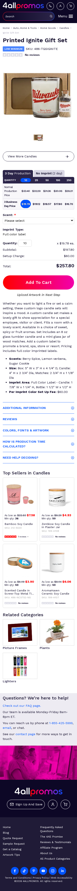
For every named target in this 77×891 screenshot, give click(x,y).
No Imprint (49, 173)
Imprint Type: (13, 229)
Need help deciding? (20, 457)
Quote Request (13, 838)
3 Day (18, 173)
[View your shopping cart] (70, 6)
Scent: (9, 215)
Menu (62, 16)
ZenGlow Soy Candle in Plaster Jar (56, 525)
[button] (38, 138)
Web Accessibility (61, 877)
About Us (46, 853)
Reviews (10, 419)
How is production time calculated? (24, 444)
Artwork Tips (11, 854)
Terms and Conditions (18, 877)
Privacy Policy (41, 877)
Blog (6, 832)
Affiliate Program (51, 847)
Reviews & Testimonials (55, 842)
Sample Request (14, 843)
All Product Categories (55, 858)
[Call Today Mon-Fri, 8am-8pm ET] (50, 6)
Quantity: (10, 243)
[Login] (60, 6)
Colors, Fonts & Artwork (26, 430)
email (7, 728)
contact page (25, 734)
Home (7, 827)
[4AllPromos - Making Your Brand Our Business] (23, 6)
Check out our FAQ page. (22, 706)
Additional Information (24, 408)
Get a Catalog (12, 849)
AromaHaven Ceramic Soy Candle (55, 592)
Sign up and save (29, 804)
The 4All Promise (51, 836)
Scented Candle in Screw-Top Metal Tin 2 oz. (19, 592)
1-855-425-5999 (61, 723)
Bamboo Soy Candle (19, 523)
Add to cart (39, 282)
